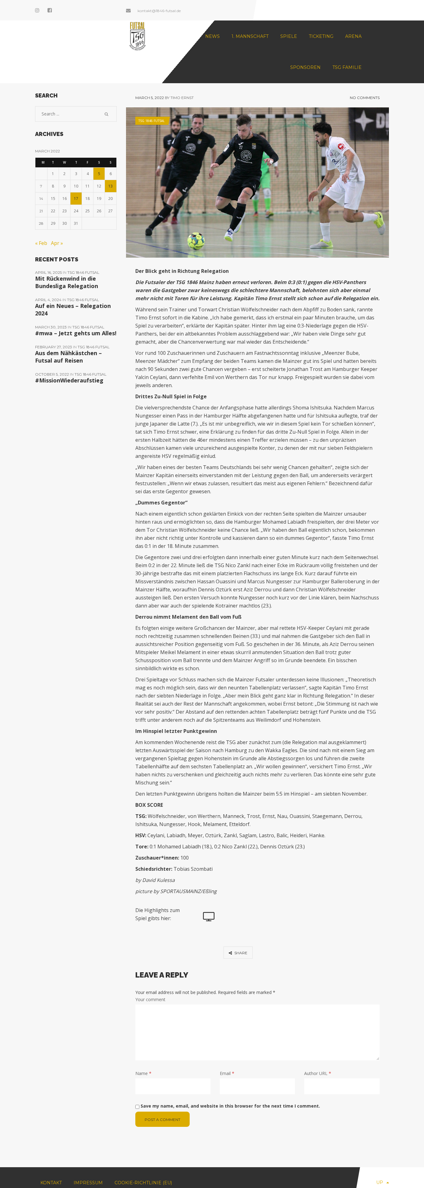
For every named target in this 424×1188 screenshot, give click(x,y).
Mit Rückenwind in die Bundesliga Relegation (66, 282)
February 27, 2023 (54, 347)
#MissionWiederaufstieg (69, 380)
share (240, 953)
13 (110, 186)
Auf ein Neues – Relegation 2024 (73, 309)
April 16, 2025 (49, 272)
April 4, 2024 (48, 299)
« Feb (41, 243)
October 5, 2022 (52, 374)
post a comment (162, 1119)
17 (76, 198)
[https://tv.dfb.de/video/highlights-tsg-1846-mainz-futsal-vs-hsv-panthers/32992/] (209, 917)
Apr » (57, 243)
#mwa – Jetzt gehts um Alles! (75, 333)
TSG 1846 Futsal (151, 121)
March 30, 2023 (51, 327)
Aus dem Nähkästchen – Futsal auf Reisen (68, 356)
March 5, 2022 (149, 97)
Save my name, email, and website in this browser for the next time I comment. (230, 1106)
